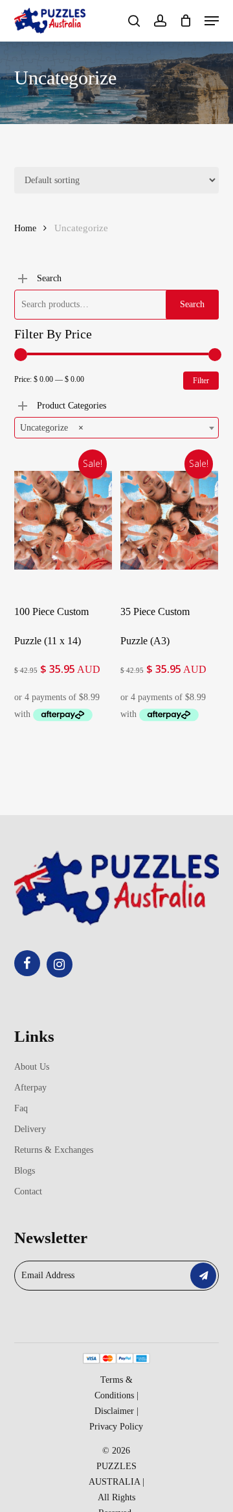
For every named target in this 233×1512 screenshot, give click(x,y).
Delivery (30, 1129)
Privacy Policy (116, 1426)
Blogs (24, 1171)
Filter (201, 380)
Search (192, 304)
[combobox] (116, 427)
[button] (212, 20)
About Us (31, 1067)
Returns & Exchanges (53, 1150)
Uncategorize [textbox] (51, 428)
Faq (21, 1108)
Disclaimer (114, 1411)
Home (25, 228)
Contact (28, 1191)
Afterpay (30, 1087)
